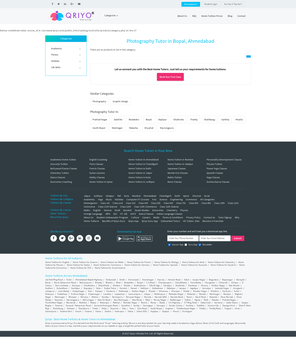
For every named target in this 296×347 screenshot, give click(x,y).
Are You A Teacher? (233, 4)
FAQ (194, 15)
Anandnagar (148, 279)
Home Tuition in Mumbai (180, 159)
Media (156, 217)
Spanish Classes (215, 173)
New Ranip (137, 299)
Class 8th (193, 203)
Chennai (196, 195)
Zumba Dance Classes (218, 182)
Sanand (58, 305)
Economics (157, 210)
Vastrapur (119, 311)
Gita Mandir (234, 285)
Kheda (186, 291)
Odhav (188, 299)
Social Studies (142, 210)
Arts (154, 199)
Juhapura (49, 291)
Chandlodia (195, 282)
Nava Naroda (227, 296)
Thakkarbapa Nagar (186, 308)
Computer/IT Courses (137, 199)
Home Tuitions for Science (85, 262)
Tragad (227, 308)
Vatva (130, 311)
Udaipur (110, 195)
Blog (230, 15)
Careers (146, 217)
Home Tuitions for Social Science (110, 267)
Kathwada (123, 291)
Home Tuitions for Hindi (193, 262)
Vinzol (176, 311)
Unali (237, 308)
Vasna (98, 311)
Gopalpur (88, 288)
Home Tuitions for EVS (80, 267)
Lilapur (147, 294)
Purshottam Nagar (54, 302)
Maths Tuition (175, 177)
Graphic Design (120, 101)
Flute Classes (96, 164)
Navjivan (59, 299)
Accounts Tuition (59, 164)
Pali (119, 195)
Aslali (186, 279)
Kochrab (226, 291)
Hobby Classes (97, 177)
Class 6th (168, 203)
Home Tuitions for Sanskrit (223, 264)
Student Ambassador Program (112, 217)
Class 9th (206, 203)
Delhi (177, 195)
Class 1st (105, 203)
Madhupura (159, 294)
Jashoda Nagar (222, 288)
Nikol (147, 299)
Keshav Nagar (138, 291)
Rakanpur (104, 302)
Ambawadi (111, 279)
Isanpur (182, 288)
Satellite (118, 119)
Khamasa (163, 291)
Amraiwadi (133, 279)
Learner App (177, 244)
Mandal (202, 294)
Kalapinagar (78, 291)
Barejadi (240, 279)
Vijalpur (165, 311)
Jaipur (87, 195)
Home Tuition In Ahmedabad (143, 159)
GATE (133, 213)
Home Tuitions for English (57, 262)
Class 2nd (118, 203)
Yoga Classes (213, 177)
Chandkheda (181, 282)
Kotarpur (49, 294)
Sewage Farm (228, 305)
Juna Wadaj (63, 291)
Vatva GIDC (142, 311)
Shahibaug (209, 119)
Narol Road (200, 296)
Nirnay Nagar (160, 299)
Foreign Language (93, 213)
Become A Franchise (212, 221)
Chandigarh (165, 195)
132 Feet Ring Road (54, 279)
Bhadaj (98, 282)
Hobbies (119, 199)
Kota (126, 195)
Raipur (93, 302)
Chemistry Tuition (59, 173)
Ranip (153, 302)
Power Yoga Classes (217, 168)
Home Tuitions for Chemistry (221, 262)
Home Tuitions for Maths (112, 262)
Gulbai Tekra (110, 288)
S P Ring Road (190, 302)
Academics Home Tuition (63, 159)
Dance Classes (57, 177)
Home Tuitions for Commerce (107, 264)
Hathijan (144, 288)
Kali (90, 291)
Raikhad (83, 302)
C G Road (150, 282)
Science (163, 199)
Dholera (116, 285)
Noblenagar (175, 299)
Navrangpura (167, 127)
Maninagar (117, 127)
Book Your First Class (170, 76)
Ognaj (197, 299)
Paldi (206, 299)
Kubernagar (94, 294)
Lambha (107, 294)
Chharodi (223, 282)
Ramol (144, 302)
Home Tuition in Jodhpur (141, 182)
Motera (95, 296)
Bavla (48, 282)
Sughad (169, 308)
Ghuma (204, 285)
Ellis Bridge (154, 285)
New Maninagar (121, 299)
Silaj (124, 308)
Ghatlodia (178, 119)
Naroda (147, 296)
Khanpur (175, 291)
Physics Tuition (214, 164)
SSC (115, 213)
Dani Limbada (61, 285)
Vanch (78, 311)
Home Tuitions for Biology (166, 262)
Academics (89, 199)
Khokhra (215, 291)
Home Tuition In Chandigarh (143, 164)
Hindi (117, 210)
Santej (136, 305)
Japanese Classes (177, 168)
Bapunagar (227, 279)
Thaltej (194, 119)
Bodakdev (134, 119)
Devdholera (89, 285)
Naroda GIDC (161, 296)
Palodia (215, 299)
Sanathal (125, 305)
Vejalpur (162, 119)
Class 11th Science (107, 206)
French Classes (97, 168)
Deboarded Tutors (170, 221)
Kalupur (99, 291)
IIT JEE (123, 213)
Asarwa (160, 279)
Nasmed (213, 296)
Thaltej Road (215, 308)
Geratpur (167, 285)
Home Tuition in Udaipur (180, 164)
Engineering (176, 199)
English (97, 210)
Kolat (236, 291)
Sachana (218, 302)
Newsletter (207, 244)
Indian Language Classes (169, 213)
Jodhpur (98, 195)
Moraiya (84, 296)
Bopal (149, 119)
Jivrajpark (237, 288)
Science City (213, 305)
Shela (95, 308)
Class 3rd (130, 203)
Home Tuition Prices (212, 15)
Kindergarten (90, 203)
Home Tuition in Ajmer (101, 182)
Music (109, 199)
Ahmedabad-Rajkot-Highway (88, 279)
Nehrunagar (88, 299)
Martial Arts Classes (178, 173)
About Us (182, 15)
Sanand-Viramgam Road (106, 305)
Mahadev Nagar (176, 294)
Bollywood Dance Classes (63, 168)
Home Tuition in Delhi (139, 168)
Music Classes (175, 182)
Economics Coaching (61, 182)
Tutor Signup (225, 217)
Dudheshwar (140, 285)
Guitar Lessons (97, 173)
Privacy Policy (193, 217)
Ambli (122, 279)
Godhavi (49, 288)
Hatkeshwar (157, 288)
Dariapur (76, 285)
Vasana (88, 311)
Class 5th (156, 203)
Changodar (210, 282)
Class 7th (181, 203)
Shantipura (83, 308)
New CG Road (104, 299)
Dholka (127, 285)
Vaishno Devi (66, 311)
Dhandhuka (103, 285)
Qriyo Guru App (150, 221)
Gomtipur (75, 288)
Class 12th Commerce (145, 206)
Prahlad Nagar (99, 119)
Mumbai (136, 195)
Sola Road (142, 308)
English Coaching (98, 159)
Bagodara (214, 279)
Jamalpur (206, 288)
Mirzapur (73, 296)
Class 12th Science (169, 206)
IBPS (108, 213)
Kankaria (110, 291)
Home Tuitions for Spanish (165, 264)
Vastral (108, 311)
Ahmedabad (190, 4)
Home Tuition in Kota (139, 177)
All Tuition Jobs (191, 221)
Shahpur (71, 308)
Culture (135, 217)
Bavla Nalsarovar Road (65, 282)
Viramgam (187, 311)
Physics (184, 210)
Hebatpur (171, 288)
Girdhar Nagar (218, 285)
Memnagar (60, 296)
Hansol (134, 288)
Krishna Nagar (78, 294)
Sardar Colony (175, 305)
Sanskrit (127, 210)
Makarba (133, 127)
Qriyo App (133, 221)
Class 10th (219, 203)
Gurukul (123, 288)
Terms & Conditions (173, 217)
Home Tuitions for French (139, 262)
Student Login (210, 4)
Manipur (227, 294)
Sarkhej (225, 119)
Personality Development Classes (224, 159)
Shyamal (148, 127)
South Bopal (98, 127)
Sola (132, 308)
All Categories (207, 199)
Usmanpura (50, 311)
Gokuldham (62, 288)
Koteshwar (62, 294)
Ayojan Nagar (199, 279)
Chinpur (235, 282)
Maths (87, 210)
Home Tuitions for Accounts (194, 264)
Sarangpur (148, 305)
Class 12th (125, 206)
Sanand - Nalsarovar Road (78, 305)
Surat (207, 195)
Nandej (105, 296)
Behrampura (85, 282)
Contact (241, 15)
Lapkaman (120, 294)
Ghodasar (192, 285)
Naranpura (117, 296)
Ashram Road (174, 279)
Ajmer (186, 195)
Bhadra (109, 282)
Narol (189, 296)
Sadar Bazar (232, 302)
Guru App (192, 244)
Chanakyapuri (164, 282)
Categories (110, 15)
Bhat (118, 282)
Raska (162, 302)
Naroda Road (176, 296)
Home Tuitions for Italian (78, 264)
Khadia (239, 119)
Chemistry (171, 210)
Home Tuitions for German (137, 264)
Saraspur (161, 305)
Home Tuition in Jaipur (140, 173)
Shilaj (104, 308)
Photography (99, 101)
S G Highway (174, 302)
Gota (98, 288)
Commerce (191, 199)
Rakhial (116, 302)
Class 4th (143, 203)
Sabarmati (206, 302)
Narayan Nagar (133, 296)
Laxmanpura (134, 294)
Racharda (71, 302)
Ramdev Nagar (130, 302)
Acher (69, 279)
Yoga (100, 199)
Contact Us (209, 217)
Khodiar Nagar (200, 291)
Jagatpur (194, 288)
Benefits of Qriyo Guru (113, 221)
